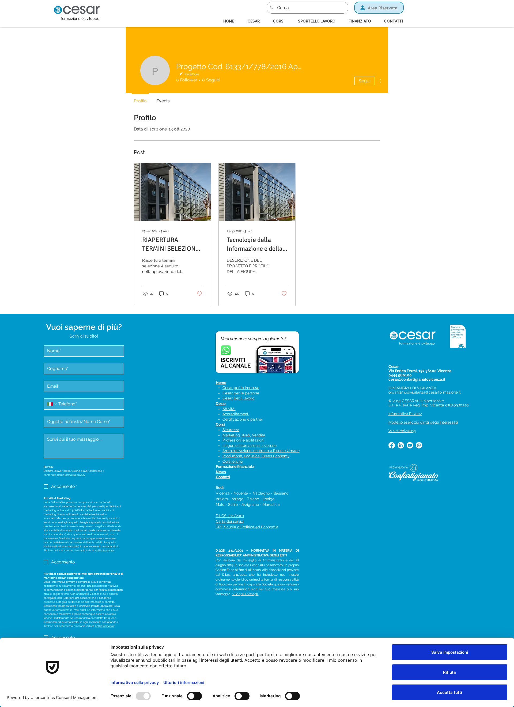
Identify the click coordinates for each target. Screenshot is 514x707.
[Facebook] (391, 445)
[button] (281, 21)
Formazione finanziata (235, 466)
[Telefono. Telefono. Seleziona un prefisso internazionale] (52, 404)
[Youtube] (410, 445)
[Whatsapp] (419, 445)
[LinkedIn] (401, 445)
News (221, 472)
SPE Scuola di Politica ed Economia (247, 527)
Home (221, 382)
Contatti (223, 477)
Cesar (221, 403)
